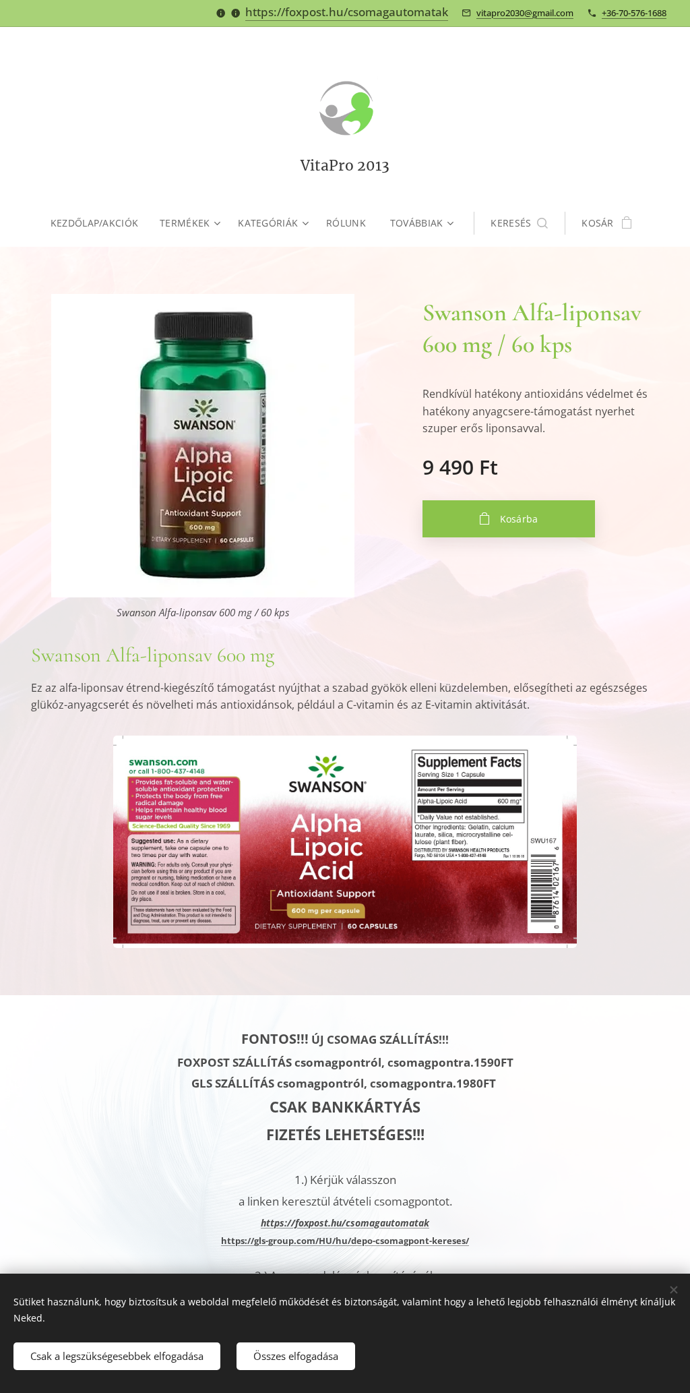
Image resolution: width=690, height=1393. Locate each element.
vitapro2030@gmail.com (524, 13)
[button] (519, 223)
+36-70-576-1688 (634, 13)
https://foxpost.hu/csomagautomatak (346, 12)
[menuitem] (100, 223)
